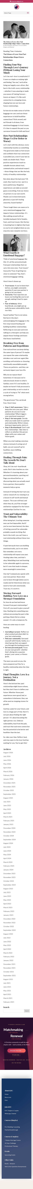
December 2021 (9, 964)
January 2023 (8, 915)
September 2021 (9, 975)
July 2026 (6, 756)
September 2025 (9, 794)
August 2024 (8, 843)
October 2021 (8, 972)
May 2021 (7, 991)
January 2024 (8, 870)
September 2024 (9, 840)
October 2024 (8, 836)
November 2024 (9, 832)
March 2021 (7, 998)
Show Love (8, 1097)
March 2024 (7, 862)
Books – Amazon (10, 1163)
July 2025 (6, 802)
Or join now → (16, 1055)
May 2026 (7, 764)
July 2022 (6, 938)
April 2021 (7, 994)
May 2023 (7, 900)
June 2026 (7, 760)
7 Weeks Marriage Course (13, 1140)
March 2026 (7, 771)
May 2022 (7, 945)
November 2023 (9, 877)
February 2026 (8, 775)
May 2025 (7, 809)
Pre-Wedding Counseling (12, 1127)
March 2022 (7, 953)
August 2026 (8, 753)
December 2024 (9, 828)
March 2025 (7, 817)
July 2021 (6, 983)
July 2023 (6, 892)
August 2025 (8, 798)
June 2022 (7, 942)
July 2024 (6, 847)
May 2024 (7, 855)
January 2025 (8, 824)
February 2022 (8, 957)
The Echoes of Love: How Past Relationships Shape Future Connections (16, 43)
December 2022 (9, 919)
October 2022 (8, 926)
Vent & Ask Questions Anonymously (15, 1166)
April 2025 (7, 813)
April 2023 (7, 904)
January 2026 (8, 779)
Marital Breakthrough (11, 1130)
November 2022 (9, 923)
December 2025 (9, 783)
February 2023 (8, 911)
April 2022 (7, 949)
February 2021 (8, 1002)
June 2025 (7, 805)
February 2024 (8, 866)
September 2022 (9, 930)
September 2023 (9, 885)
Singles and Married (8, 47)
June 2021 (7, 987)
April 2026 (7, 768)
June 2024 (7, 851)
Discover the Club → (16, 1050)
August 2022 (8, 934)
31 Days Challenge (10, 1143)
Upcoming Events (10, 1155)
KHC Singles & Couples (12, 1110)
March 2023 (7, 907)
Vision (6, 1094)
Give (6, 1100)
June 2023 (7, 896)
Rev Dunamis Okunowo (11, 45)
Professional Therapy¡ (11, 1146)
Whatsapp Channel (10, 1113)
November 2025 (9, 787)
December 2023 (9, 873)
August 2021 (8, 979)
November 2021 (9, 968)
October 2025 (8, 790)
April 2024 (7, 858)
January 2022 (8, 960)
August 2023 (8, 889)
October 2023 (8, 881)
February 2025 (8, 821)
